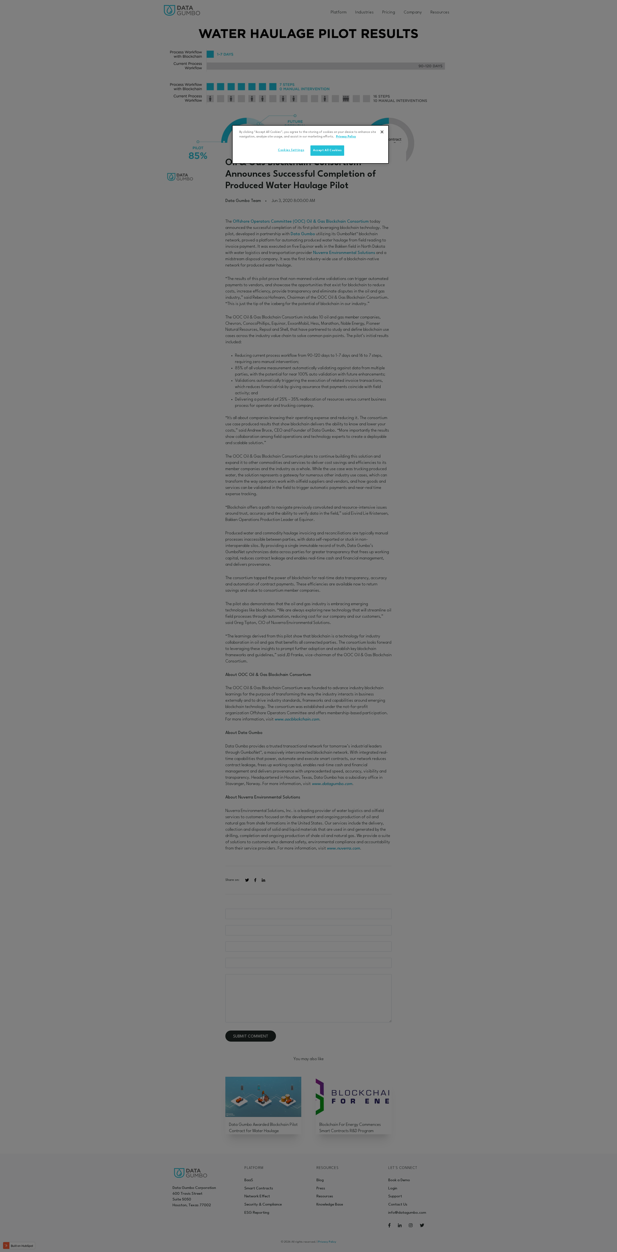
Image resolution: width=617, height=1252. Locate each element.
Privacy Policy (346, 136)
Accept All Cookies (327, 150)
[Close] (382, 132)
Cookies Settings (291, 150)
